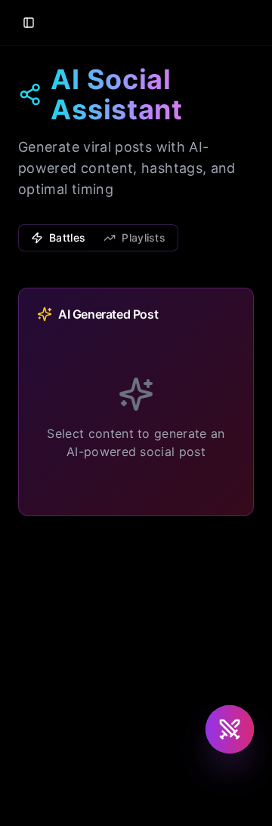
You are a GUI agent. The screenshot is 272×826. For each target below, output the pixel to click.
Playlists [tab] (143, 237)
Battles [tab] (67, 237)
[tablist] (98, 237)
